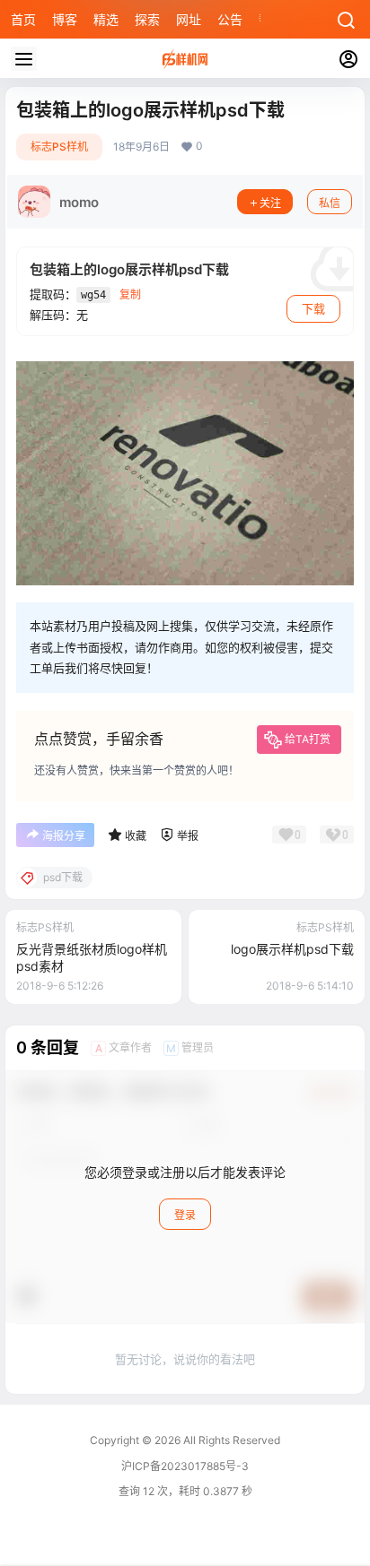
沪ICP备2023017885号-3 (185, 1466)
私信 (329, 203)
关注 (270, 203)
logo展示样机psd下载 (292, 948)
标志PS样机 (59, 146)
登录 (185, 1215)
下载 (313, 308)
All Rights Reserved (230, 1440)
